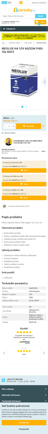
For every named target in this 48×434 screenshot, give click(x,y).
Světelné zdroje (14, 43)
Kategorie (10, 29)
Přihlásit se (43, 2)
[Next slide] (44, 81)
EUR (9, 2)
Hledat (40, 16)
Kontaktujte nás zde (22, 143)
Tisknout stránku (9, 133)
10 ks (25, 184)
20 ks (25, 198)
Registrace (35, 2)
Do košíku (30, 126)
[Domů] (3, 43)
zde (30, 417)
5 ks (25, 170)
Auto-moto (28, 43)
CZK (4, 2)
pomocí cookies (18, 412)
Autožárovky (41, 43)
